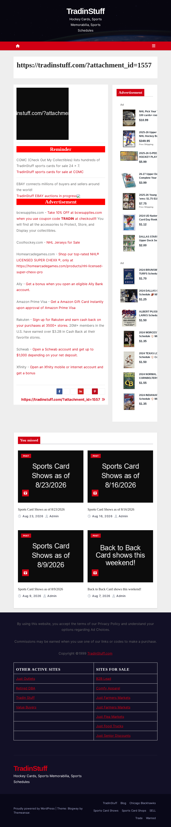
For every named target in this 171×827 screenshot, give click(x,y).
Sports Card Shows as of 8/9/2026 (40, 589)
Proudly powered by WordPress (34, 808)
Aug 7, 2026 (101, 596)
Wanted (151, 818)
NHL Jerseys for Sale (63, 242)
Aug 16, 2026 (102, 516)
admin (53, 516)
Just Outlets (25, 679)
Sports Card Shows (105, 810)
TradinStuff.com (99, 653)
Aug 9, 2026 (32, 596)
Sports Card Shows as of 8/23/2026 (41, 509)
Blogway (73, 808)
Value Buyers (26, 707)
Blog (123, 803)
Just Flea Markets (110, 716)
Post (26, 456)
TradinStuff (85, 11)
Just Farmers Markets (113, 697)
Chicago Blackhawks (143, 803)
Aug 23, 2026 (33, 516)
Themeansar (21, 812)
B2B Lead (103, 679)
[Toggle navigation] (153, 45)
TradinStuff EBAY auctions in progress (46, 196)
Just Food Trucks (109, 726)
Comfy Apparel (108, 688)
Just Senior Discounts (113, 735)
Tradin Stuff (25, 697)
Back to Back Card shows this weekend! (114, 589)
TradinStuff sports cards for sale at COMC (50, 172)
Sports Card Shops (134, 810)
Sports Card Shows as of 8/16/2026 (111, 509)
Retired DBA (25, 688)
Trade (139, 818)
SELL (153, 810)
